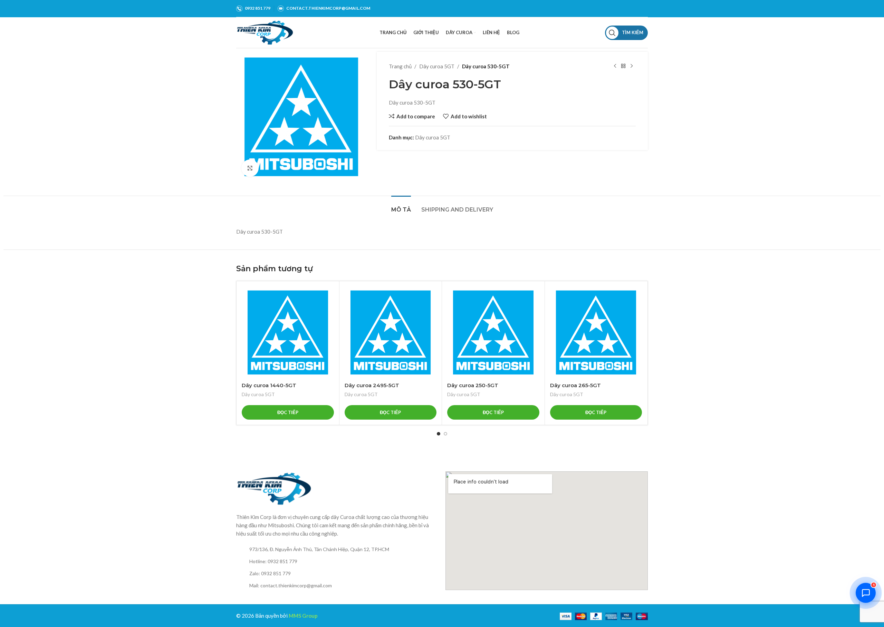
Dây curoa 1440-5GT (269, 385)
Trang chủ (400, 66)
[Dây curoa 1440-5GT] (288, 332)
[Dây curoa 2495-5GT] (391, 332)
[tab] (401, 206)
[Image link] (274, 488)
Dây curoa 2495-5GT (372, 385)
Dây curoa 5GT (436, 66)
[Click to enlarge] (250, 168)
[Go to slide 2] (445, 433)
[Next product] (631, 66)
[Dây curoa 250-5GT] (493, 332)
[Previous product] (615, 66)
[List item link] (337, 549)
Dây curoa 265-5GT (575, 385)
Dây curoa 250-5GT (472, 385)
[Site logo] (265, 32)
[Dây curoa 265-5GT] (596, 332)
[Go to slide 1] (438, 433)
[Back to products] (623, 66)
